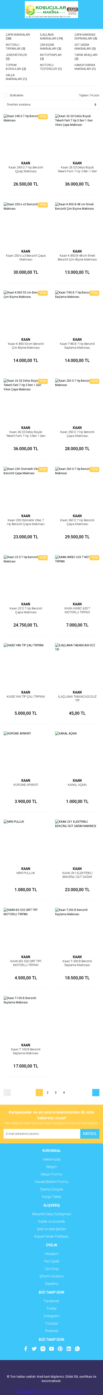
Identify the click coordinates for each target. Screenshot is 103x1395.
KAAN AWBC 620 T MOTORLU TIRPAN (77, 610)
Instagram (51, 1316)
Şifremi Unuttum (52, 1276)
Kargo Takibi (51, 1197)
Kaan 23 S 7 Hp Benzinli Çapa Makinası (26, 610)
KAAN (25, 163)
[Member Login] (51, 24)
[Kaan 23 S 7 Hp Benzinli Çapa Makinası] (26, 577)
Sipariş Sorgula (51, 1189)
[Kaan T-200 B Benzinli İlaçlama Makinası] (77, 930)
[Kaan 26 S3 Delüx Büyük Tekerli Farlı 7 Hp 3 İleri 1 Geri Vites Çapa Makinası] (77, 136)
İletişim (51, 1167)
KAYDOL (90, 1133)
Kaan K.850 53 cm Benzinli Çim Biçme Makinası (26, 345)
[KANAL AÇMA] (77, 753)
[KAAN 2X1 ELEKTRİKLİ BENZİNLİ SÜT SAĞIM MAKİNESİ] (77, 842)
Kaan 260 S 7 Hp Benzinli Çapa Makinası (77, 522)
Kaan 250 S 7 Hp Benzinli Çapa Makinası (77, 434)
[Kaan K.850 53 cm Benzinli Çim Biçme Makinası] (26, 312)
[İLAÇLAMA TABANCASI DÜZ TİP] (77, 665)
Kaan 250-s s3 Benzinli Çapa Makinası (26, 257)
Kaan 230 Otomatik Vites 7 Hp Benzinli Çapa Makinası (26, 522)
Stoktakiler (16, 95)
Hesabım (51, 1254)
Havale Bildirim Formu (51, 1182)
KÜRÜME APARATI (25, 785)
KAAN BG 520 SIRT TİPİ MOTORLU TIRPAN (25, 963)
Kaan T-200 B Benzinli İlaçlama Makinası (77, 963)
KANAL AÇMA (77, 785)
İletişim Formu (51, 1174)
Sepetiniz (51, 1284)
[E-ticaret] (51, 1391)
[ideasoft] (26, 1391)
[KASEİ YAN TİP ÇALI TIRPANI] (26, 665)
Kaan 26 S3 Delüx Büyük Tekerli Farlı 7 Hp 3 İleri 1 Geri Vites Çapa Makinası (77, 171)
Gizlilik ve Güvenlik (51, 1221)
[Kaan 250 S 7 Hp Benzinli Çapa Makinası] (77, 401)
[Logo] (51, 9)
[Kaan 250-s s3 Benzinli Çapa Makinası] (26, 224)
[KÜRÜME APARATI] (26, 753)
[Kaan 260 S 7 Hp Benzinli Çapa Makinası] (77, 489)
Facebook (51, 1301)
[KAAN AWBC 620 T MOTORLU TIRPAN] (77, 577)
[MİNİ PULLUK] (26, 842)
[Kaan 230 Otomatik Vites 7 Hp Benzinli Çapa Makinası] (26, 489)
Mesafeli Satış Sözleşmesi (51, 1214)
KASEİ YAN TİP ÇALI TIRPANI (26, 696)
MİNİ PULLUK (26, 873)
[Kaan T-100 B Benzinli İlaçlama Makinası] (26, 1018)
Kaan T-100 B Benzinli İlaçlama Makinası (25, 1051)
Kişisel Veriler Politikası (51, 1236)
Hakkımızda (51, 1159)
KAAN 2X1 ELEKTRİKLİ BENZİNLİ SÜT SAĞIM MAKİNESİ (77, 876)
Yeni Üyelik (51, 1261)
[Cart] (92, 24)
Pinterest (51, 1331)
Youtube (51, 1323)
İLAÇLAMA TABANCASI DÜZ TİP (77, 698)
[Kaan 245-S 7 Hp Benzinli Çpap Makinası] (26, 136)
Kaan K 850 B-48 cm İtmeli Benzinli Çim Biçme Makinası (77, 257)
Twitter (51, 1308)
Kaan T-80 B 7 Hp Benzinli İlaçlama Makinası (77, 345)
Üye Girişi (51, 1269)
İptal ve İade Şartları (51, 1229)
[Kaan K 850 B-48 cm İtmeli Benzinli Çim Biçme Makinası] (77, 224)
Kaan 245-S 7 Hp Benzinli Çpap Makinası (26, 169)
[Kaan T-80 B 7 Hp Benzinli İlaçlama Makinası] (77, 312)
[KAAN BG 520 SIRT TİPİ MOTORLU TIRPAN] (26, 930)
